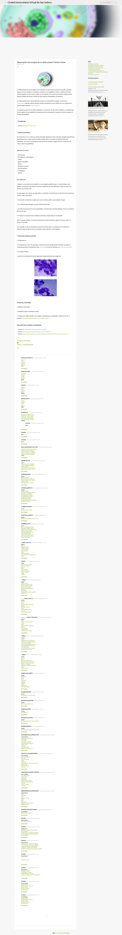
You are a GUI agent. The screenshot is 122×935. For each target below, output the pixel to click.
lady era (23, 767)
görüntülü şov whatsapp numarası (30, 763)
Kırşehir (23, 377)
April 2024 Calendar (26, 660)
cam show (23, 740)
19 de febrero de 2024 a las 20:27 (34, 579)
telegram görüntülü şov (27, 748)
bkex (22, 659)
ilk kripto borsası (25, 607)
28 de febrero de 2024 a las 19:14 (40, 598)
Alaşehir (23, 681)
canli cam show (25, 759)
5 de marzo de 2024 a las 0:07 (36, 654)
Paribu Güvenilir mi (26, 501)
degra (22, 760)
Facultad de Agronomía (94, 69)
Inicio (89, 62)
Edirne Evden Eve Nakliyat (27, 479)
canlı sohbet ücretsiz (26, 612)
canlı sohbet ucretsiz (26, 609)
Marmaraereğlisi (25, 686)
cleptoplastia (20, 103)
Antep (22, 376)
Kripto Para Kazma (26, 537)
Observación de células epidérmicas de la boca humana (37, 331)
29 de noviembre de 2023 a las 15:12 (39, 506)
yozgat (23, 402)
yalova (23, 400)
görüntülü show (25, 747)
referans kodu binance (27, 621)
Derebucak (24, 676)
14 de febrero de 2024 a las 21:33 (39, 542)
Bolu (22, 361)
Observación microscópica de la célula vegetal (35, 318)
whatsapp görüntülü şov (27, 743)
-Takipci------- (25, 654)
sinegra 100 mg (25, 798)
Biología (19, 344)
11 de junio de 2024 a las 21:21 (38, 692)
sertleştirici (24, 779)
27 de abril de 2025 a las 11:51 (33, 854)
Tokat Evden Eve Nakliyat (27, 465)
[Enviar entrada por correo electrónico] (18, 343)
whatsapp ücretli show (27, 738)
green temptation (25, 757)
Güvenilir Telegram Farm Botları (29, 830)
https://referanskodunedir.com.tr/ (29, 518)
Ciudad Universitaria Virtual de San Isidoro (30, 2)
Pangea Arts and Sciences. (45, 334)
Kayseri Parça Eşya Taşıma (28, 469)
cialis (22, 799)
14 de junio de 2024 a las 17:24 (40, 700)
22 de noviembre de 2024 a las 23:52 (45, 753)
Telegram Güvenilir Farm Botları (29, 847)
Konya (22, 378)
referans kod (24, 551)
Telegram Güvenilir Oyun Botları (29, 846)
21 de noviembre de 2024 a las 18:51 (47, 734)
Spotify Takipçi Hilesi (26, 531)
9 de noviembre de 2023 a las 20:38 (40, 487)
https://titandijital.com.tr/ (27, 414)
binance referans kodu (27, 585)
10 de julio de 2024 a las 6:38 (37, 709)
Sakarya (23, 362)
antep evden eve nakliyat (27, 450)
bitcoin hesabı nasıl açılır (27, 663)
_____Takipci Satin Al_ (27, 598)
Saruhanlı (23, 680)
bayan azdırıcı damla (26, 780)
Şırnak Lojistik (24, 477)
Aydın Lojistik (24, 466)
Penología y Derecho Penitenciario (96, 107)
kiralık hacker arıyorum (27, 886)
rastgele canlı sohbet (26, 630)
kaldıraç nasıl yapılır (26, 587)
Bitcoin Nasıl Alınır (26, 499)
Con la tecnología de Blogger (61, 933)
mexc (22, 603)
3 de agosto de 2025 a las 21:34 (33, 894)
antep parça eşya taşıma (27, 419)
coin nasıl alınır (25, 549)
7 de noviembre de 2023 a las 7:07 (38, 474)
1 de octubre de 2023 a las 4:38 (39, 357)
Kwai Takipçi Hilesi (26, 533)
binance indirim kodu (26, 510)
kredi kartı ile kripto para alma (29, 644)
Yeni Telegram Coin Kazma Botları (30, 845)
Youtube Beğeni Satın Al (27, 532)
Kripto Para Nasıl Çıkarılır (27, 534)
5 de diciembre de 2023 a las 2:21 (40, 515)
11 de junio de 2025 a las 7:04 (33, 867)
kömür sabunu (25, 572)
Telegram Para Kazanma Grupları (29, 832)
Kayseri (23, 387)
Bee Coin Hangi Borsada (27, 527)
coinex (22, 623)
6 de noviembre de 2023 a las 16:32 (38, 460)
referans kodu (24, 668)
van (22, 404)
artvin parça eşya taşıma (27, 418)
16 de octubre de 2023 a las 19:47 (35, 412)
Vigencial (42, 247)
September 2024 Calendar (27, 640)
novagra (23, 785)
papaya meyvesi (25, 547)
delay (22, 794)
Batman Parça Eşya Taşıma (28, 480)
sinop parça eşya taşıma (27, 417)
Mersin (23, 363)
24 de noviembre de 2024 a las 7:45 (47, 772)
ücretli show (24, 744)
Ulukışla (23, 683)
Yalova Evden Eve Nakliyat (28, 464)
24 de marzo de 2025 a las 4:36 (33, 840)
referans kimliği (25, 553)
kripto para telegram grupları (28, 641)
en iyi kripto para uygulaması (28, 554)
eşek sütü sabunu (25, 565)
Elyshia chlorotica (35, 105)
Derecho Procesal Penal (93, 131)
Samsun (23, 374)
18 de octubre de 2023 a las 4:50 (33, 432)
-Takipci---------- (25, 636)
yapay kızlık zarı (25, 765)
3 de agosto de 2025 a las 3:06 (33, 881)
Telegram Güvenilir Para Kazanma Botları (31, 848)
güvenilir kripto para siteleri (28, 648)
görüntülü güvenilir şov (27, 704)
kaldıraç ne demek (25, 664)
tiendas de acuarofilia (66, 247)
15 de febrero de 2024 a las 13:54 (33, 561)
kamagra (23, 758)
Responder (24, 368)
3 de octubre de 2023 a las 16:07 (36, 398)
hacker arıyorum (25, 888)
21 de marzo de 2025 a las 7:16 (33, 826)
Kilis (22, 389)
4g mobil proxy (25, 646)
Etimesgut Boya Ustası (27, 495)
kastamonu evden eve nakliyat (29, 449)
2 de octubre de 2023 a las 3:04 (32, 385)
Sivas (22, 679)
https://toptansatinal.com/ (28, 645)
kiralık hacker (24, 884)
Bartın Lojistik (24, 491)
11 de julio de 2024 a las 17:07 (38, 726)
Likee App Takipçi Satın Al (27, 528)
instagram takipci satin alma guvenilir (30, 874)
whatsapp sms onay (26, 872)
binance (23, 589)
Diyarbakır (23, 373)
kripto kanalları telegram (27, 625)
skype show (24, 739)
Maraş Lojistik (24, 481)
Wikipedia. (29, 125)
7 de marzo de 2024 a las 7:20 (39, 673)
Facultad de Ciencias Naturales (95, 68)
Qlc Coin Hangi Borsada (27, 536)
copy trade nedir (25, 570)
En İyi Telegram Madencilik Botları (29, 834)
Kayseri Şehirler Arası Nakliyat (28, 500)
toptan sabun (24, 548)
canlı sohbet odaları (26, 643)
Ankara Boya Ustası (26, 497)
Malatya (23, 365)
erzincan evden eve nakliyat (28, 453)
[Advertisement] (61, 48)
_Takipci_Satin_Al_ (26, 542)
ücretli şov (23, 762)
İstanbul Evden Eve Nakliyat (28, 492)
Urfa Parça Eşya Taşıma (27, 482)
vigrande (23, 795)
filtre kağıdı (24, 590)
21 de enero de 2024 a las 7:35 (37, 523)
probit (22, 574)
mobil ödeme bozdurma (27, 873)
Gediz (22, 678)
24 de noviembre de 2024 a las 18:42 (46, 790)
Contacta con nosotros (93, 74)
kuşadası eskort (25, 860)
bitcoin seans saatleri (26, 564)
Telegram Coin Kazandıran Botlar (29, 843)
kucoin (23, 602)
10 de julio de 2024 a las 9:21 (39, 717)
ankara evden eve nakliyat (27, 454)
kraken (23, 556)
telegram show (25, 804)
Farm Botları (24, 831)
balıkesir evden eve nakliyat (28, 451)
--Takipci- (24, 579)
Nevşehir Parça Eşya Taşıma (28, 467)
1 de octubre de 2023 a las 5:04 (37, 371)
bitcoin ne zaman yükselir (27, 661)
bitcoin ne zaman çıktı (26, 584)
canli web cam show (26, 742)
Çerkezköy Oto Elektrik (27, 496)
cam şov (23, 745)
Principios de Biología (23, 340)
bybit (22, 552)
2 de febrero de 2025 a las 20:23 (33, 818)
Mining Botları (24, 835)
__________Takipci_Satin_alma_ (29, 617)
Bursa (22, 392)
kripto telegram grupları (27, 588)
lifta (22, 800)
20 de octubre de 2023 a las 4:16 (45, 447)
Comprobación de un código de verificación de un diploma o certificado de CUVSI (98, 72)
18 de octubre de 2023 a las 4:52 (37, 423)
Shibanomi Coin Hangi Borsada (29, 529)
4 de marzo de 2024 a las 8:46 (37, 635)
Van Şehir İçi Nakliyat (26, 493)
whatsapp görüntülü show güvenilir (30, 721)
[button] (18, 67)
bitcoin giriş (24, 593)
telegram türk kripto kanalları (28, 592)
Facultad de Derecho (93, 64)
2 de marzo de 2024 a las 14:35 (44, 617)
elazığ (22, 403)
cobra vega (24, 776)
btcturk (23, 610)
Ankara (23, 360)
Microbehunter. (35, 329)
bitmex (23, 658)
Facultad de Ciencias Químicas (95, 66)
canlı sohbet (24, 569)
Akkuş (22, 684)
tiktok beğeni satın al (26, 813)
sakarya (23, 405)
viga (22, 796)
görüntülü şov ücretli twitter (28, 695)
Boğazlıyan (24, 685)
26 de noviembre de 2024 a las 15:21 (45, 809)
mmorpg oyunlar (25, 871)
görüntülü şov (24, 712)
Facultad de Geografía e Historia (96, 65)
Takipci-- (23, 561)
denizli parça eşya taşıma (27, 415)
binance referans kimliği (27, 604)
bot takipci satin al (26, 821)
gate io (23, 567)
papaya (23, 545)
